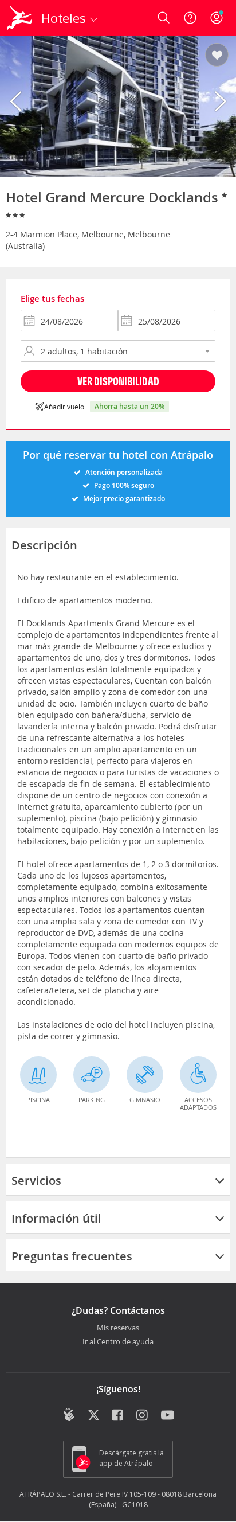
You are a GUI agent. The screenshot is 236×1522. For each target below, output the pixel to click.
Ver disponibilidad (118, 381)
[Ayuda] (190, 18)
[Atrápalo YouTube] (167, 1416)
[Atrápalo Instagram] (143, 1416)
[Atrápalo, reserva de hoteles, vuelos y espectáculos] (19, 18)
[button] (217, 55)
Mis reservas (118, 1328)
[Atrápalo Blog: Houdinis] (69, 1414)
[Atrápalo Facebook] (118, 1416)
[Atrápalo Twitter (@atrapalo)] (93, 1416)
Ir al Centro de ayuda (118, 1342)
